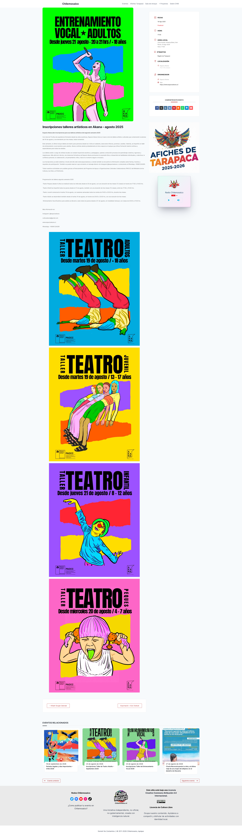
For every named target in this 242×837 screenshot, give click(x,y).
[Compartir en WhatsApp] (182, 108)
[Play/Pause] (169, 200)
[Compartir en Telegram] (187, 108)
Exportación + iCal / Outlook (129, 706)
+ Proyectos (163, 4)
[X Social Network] (161, 108)
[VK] (170, 108)
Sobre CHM (174, 4)
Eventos (125, 4)
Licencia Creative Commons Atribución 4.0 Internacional (161, 793)
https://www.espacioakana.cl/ (169, 84)
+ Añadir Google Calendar (58, 706)
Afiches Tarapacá (136, 4)
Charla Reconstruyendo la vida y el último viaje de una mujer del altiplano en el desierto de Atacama (181, 768)
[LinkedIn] (165, 108)
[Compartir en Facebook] (157, 108)
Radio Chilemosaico (174, 193)
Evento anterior (53, 781)
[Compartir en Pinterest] (174, 108)
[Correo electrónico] (191, 108)
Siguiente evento (188, 781)
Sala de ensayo (151, 4)
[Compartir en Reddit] (178, 108)
